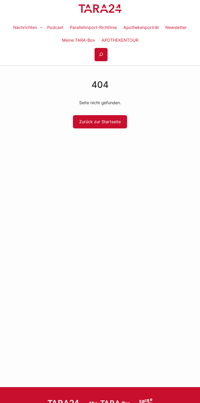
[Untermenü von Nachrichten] (41, 27)
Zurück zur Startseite (100, 121)
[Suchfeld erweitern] (101, 54)
